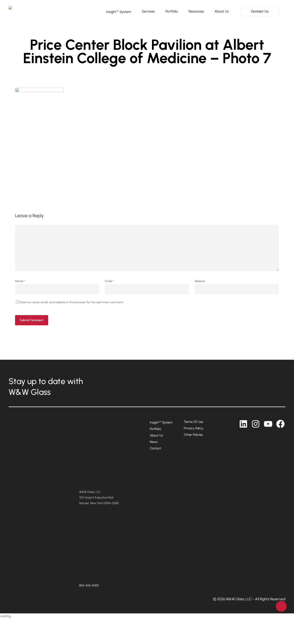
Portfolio (155, 429)
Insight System (161, 422)
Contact (155, 448)
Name (20, 281)
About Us (156, 435)
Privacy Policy (193, 428)
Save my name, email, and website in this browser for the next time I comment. (71, 302)
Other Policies (193, 435)
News (154, 442)
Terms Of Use (193, 422)
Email (109, 281)
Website (200, 281)
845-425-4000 (89, 585)
